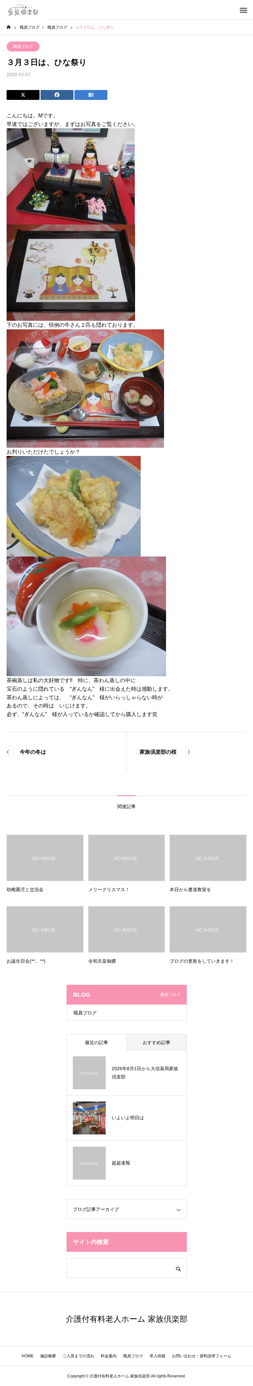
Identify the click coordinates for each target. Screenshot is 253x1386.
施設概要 (48, 1356)
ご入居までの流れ (78, 1356)
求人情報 (157, 1356)
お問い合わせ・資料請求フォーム (201, 1356)
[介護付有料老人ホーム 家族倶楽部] (23, 10)
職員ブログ (23, 46)
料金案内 (109, 1356)
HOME (28, 1356)
